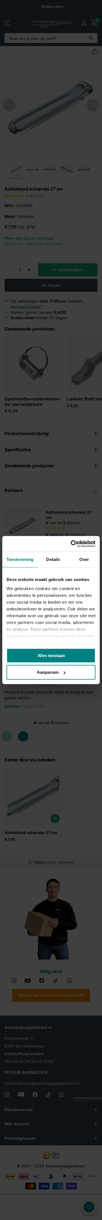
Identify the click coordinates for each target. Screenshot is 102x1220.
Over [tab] (84, 559)
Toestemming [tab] (20, 559)
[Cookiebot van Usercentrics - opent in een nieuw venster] (71, 543)
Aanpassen (48, 672)
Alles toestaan (51, 655)
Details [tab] (53, 559)
